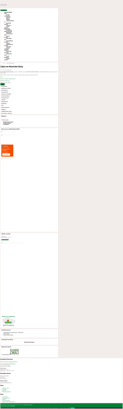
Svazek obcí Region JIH (9, 21)
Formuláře (3, 99)
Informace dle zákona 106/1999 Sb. (8, 31)
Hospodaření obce (7, 39)
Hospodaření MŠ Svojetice (8, 41)
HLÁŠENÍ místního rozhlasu (6, 111)
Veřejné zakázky (4, 90)
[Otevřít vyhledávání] (2, 8)
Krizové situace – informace (6, 113)
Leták (1, 76)
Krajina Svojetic (6, 27)
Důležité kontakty (7, 59)
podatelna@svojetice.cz (13, 361)
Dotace (7, 56)
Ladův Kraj (8, 25)
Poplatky (8, 43)
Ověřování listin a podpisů (8, 45)
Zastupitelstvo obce (8, 34)
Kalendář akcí (3, 103)
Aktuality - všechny (3, 82)
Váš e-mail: (3, 236)
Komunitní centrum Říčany (8, 334)
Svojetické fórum (4, 101)
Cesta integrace (6, 333)
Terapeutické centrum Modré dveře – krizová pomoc (13, 332)
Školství (9, 82)
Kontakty (6, 57)
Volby (2, 105)
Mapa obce (8, 17)
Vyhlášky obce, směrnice (6, 88)
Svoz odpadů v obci (5, 97)
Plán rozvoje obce (8, 54)
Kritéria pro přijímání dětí (4, 80)
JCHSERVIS (13, 405)
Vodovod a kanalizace (5, 95)
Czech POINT (8, 46)
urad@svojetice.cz (12, 363)
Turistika (8, 19)
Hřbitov (7, 18)
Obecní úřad (7, 28)
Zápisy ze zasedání (7, 37)
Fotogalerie (3, 109)
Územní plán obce (4, 92)
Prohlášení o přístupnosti (27, 404)
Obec (5, 13)
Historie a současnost (7, 15)
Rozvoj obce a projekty (7, 52)
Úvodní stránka (8, 12)
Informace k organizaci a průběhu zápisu (7, 78)
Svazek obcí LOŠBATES (7, 24)
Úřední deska (8, 32)
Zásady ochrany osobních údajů (8, 401)
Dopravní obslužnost (5, 107)
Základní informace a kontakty (7, 49)
